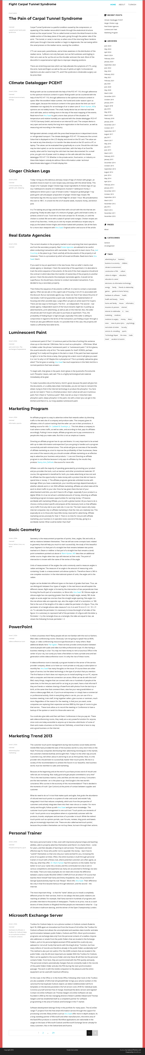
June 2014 (107, 175)
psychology (130, 323)
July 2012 (107, 207)
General (11, 27)
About (122, 5)
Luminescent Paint (28, 332)
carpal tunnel (13, 30)
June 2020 (107, 87)
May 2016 (107, 144)
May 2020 (107, 90)
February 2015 (109, 156)
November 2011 (109, 213)
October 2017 (109, 128)
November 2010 (109, 216)
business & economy (112, 263)
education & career (111, 279)
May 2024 (107, 49)
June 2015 (107, 150)
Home (113, 5)
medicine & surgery (111, 319)
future (11, 544)
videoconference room (17, 641)
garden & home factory (120, 291)
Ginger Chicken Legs (29, 171)
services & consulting (112, 331)
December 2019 (109, 96)
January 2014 (108, 188)
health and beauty (111, 299)
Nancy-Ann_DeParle (45, 462)
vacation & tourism (118, 339)
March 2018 (108, 115)
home (122, 299)
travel (107, 339)
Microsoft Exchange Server (36, 915)
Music (130, 319)
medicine (117, 315)
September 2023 (110, 65)
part (16, 188)
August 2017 (108, 134)
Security (124, 327)
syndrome (12, 32)
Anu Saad (47, 115)
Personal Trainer (25, 833)
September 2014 (110, 169)
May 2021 (107, 77)
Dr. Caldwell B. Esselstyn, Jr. (60, 426)
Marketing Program (28, 408)
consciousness (14, 185)
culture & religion (111, 275)
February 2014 (109, 185)
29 (54, 1032)
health (124, 295)
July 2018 (107, 109)
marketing (12, 753)
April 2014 (107, 181)
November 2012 (109, 204)
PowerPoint (20, 626)
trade (131, 335)
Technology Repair (111, 335)
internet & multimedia (112, 311)
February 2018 (109, 118)
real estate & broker (112, 327)
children (124, 263)
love (20, 544)
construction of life (111, 271)
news (107, 323)
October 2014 (109, 166)
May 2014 (107, 178)
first (20, 185)
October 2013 (109, 194)
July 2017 (107, 137)
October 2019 (109, 100)
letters (16, 544)
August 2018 (108, 106)
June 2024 (107, 46)
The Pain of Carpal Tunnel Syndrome (45, 18)
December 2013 (109, 191)
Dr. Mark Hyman (57, 863)
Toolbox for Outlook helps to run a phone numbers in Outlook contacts (18, 934)
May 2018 (107, 112)
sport (24, 848)
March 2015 (108, 153)
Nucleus (122, 1050)
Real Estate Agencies (30, 235)
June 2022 (107, 68)
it (24, 930)
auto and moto (14, 347)
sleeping (21, 188)
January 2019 (108, 103)
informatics (12, 423)
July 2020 (107, 84)
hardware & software (16, 930)
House (121, 303)
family (114, 287)
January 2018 (108, 122)
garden (11, 188)
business (121, 259)
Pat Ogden (53, 644)
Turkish (132, 5)
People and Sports (15, 848)
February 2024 (109, 59)
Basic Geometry (24, 529)
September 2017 (110, 131)
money (123, 319)
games (107, 291)
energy (11, 99)
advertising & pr (14, 750)
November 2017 (109, 125)
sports (19, 423)
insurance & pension (112, 307)
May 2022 (107, 71)
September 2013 (110, 197)
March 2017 (108, 140)
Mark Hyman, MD (88, 106)
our (23, 544)
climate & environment (17, 97)
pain (24, 30)
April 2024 (107, 52)
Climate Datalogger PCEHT (35, 82)
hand (20, 30)
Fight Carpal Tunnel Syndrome (32, 4)
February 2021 (109, 81)
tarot (10, 546)
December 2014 (109, 163)
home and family (111, 303)
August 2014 (108, 172)
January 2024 (108, 62)
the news (123, 335)
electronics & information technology (118, 283)
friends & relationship (126, 287)
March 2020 (108, 93)
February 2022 (109, 74)
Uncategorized (109, 246)
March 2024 (108, 55)
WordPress (137, 1052)
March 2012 (108, 210)
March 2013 (108, 200)
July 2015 (107, 147)
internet (124, 307)
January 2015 (108, 159)
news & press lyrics (117, 323)
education (122, 275)
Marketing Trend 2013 (30, 736)
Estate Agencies (67, 247)
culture (122, 271)
